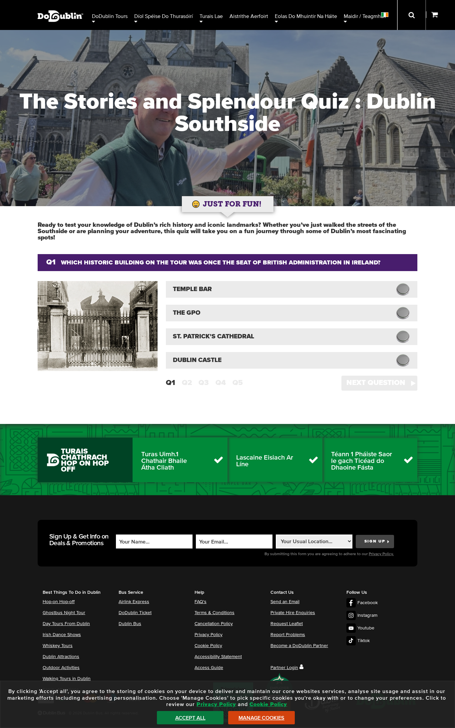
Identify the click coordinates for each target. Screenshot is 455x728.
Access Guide (209, 667)
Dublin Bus (130, 623)
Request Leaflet (286, 623)
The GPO (187, 313)
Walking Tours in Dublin (67, 678)
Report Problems (287, 634)
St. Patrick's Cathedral (213, 336)
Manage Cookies (261, 718)
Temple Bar (192, 289)
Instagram (367, 615)
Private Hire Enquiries (292, 612)
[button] (379, 383)
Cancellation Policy (214, 623)
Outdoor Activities (61, 667)
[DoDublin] (60, 6)
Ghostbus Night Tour (64, 612)
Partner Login (284, 667)
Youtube (365, 628)
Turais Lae (211, 16)
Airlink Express (134, 601)
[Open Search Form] (411, 15)
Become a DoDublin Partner (299, 645)
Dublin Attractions (61, 656)
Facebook (367, 602)
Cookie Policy (208, 645)
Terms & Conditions (214, 612)
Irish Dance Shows (62, 634)
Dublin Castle (197, 360)
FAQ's (201, 601)
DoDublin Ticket (135, 612)
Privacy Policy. (381, 554)
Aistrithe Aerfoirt (248, 16)
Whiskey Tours (58, 645)
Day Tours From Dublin (66, 623)
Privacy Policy (209, 634)
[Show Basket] (440, 15)
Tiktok (363, 640)
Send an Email (284, 601)
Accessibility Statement (218, 656)
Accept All (190, 718)
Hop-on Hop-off (59, 601)
